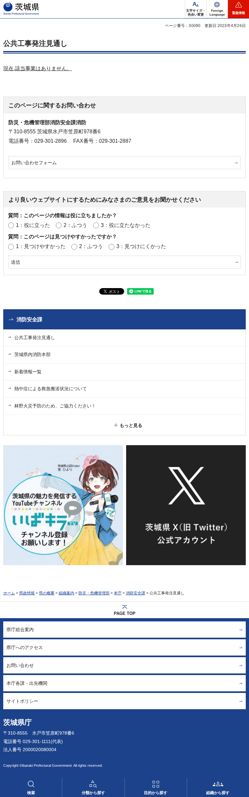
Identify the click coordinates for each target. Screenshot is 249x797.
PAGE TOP (125, 613)
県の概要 (46, 593)
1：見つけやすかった (40, 246)
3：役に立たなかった (125, 225)
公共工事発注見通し (34, 337)
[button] (217, 9)
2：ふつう (75, 225)
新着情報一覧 (28, 371)
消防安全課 (29, 319)
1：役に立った (33, 225)
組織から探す (218, 792)
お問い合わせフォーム (34, 162)
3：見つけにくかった (141, 246)
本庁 (118, 593)
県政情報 (27, 593)
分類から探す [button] (93, 792)
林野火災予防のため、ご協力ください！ (55, 405)
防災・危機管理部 (94, 593)
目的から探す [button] (155, 792)
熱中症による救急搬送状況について (50, 388)
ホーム (9, 593)
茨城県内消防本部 (32, 354)
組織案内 (66, 593)
